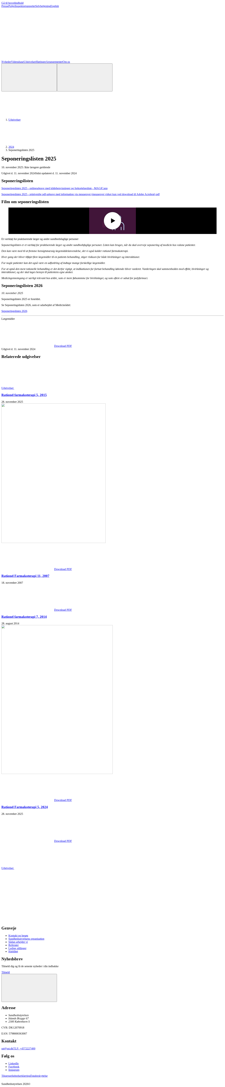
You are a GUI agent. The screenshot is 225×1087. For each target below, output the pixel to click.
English (54, 6)
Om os (66, 61)
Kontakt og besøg (18, 935)
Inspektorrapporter (25, 6)
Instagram (13, 1069)
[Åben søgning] (29, 77)
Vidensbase (17, 61)
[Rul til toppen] (29, 988)
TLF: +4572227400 (24, 1048)
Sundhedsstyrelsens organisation (26, 938)
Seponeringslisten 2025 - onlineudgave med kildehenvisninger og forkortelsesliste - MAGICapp (54, 188)
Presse (4, 6)
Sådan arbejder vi (18, 941)
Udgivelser (30, 61)
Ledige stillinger (17, 948)
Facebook (13, 1066)
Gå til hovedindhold (12, 2)
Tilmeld (5, 972)
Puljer (11, 6)
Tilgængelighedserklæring (15, 1075)
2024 (11, 146)
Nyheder (6, 61)
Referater (13, 945)
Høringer (41, 61)
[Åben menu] (84, 77)
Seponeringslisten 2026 (14, 311)
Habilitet (13, 951)
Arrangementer (54, 61)
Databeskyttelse (39, 1075)
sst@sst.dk (7, 1048)
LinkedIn (13, 1063)
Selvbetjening (42, 6)
